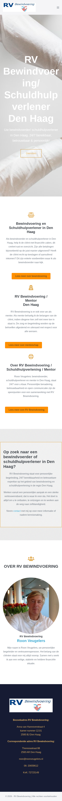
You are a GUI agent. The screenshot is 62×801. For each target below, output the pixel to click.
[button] (31, 153)
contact (17, 511)
